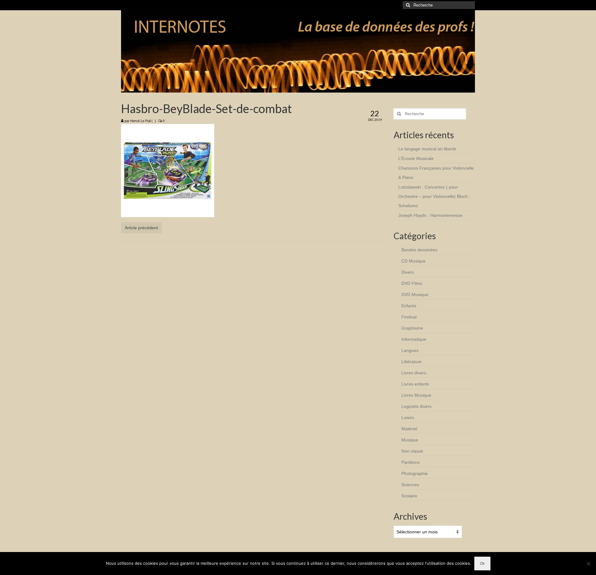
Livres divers (413, 372)
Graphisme (412, 328)
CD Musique (413, 260)
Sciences (410, 484)
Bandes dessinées (419, 249)
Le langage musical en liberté (427, 148)
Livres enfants (415, 383)
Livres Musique (416, 395)
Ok (482, 563)
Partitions (410, 462)
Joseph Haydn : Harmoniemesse (430, 215)
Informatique (413, 339)
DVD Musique (414, 294)
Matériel (409, 428)
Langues (409, 350)
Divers (407, 272)
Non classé (412, 451)
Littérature (411, 361)
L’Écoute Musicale (416, 158)
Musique (409, 439)
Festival (409, 316)
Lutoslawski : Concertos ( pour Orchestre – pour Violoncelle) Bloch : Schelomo (434, 196)
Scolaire (409, 495)
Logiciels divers (416, 406)
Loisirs (407, 417)
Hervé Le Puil (140, 121)
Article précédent (141, 227)
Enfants (408, 305)
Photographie (414, 473)
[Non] (588, 563)
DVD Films (411, 283)
